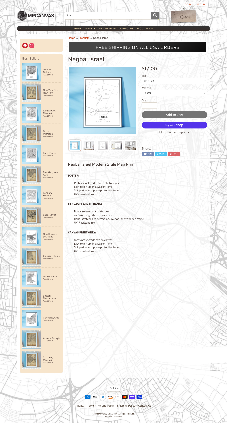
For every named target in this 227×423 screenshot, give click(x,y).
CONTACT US (126, 28)
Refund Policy (106, 405)
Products (84, 38)
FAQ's (140, 28)
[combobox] (108, 15)
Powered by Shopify (113, 417)
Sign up (200, 4)
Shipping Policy (126, 405)
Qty (144, 100)
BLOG (149, 28)
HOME (78, 28)
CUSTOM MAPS (107, 28)
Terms (91, 405)
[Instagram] (31, 45)
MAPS (90, 29)
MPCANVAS (113, 414)
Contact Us (144, 405)
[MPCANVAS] (35, 18)
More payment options (174, 132)
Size (144, 76)
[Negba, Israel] (75, 145)
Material (146, 88)
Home (71, 38)
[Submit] (155, 15)
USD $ (112, 388)
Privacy (80, 405)
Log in (187, 4)
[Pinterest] (25, 45)
